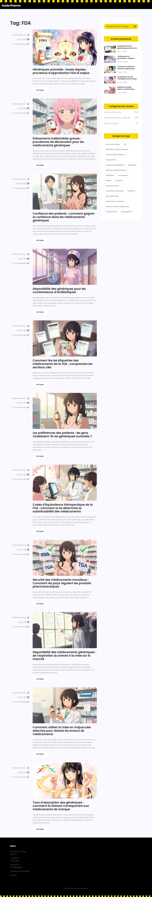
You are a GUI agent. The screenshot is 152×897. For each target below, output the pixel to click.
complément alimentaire (115, 191)
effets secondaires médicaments (117, 207)
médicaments (111, 160)
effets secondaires (112, 186)
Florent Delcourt (19, 35)
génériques (132, 165)
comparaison (123, 175)
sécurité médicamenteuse (115, 155)
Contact (13, 875)
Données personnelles (19, 871)
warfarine (118, 181)
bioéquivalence (111, 212)
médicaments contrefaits (115, 201)
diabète (108, 181)
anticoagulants (126, 212)
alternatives (110, 175)
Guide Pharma (11, 5)
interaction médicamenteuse (116, 170)
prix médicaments (112, 196)
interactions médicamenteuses (117, 149)
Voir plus (40, 90)
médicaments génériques (115, 165)
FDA (125, 144)
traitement (131, 191)
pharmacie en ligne (113, 144)
